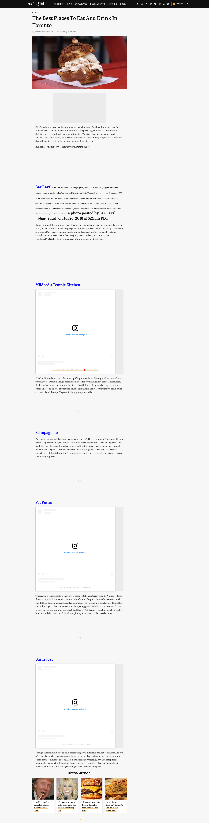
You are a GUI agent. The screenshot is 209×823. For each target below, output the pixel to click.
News (69, 3)
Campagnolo (47, 432)
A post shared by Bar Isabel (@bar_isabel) (75, 744)
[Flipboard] (146, 4)
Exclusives (81, 3)
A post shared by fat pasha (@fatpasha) (75, 587)
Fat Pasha (43, 502)
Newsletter (182, 4)
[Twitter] (142, 4)
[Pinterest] (151, 4)
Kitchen (112, 3)
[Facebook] (138, 4)
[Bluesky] (155, 4)
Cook (123, 3)
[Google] (164, 4)
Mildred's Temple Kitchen (57, 285)
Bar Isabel (44, 659)
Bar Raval (43, 187)
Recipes (58, 3)
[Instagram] (159, 4)
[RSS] (168, 4)
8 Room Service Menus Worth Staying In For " (68, 146)
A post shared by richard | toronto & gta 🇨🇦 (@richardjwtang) (75, 370)
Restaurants (97, 3)
